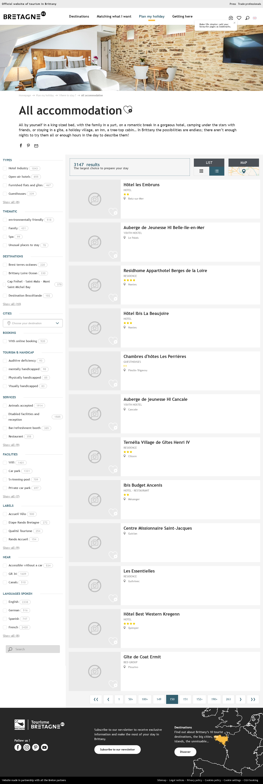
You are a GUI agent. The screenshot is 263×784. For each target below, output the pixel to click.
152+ (199, 699)
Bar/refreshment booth (29, 428)
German (18, 610)
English (18, 602)
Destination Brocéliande (29, 295)
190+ (214, 699)
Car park (19, 471)
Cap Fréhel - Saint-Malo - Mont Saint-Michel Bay (34, 284)
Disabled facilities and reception (34, 416)
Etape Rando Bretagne (28, 522)
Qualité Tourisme (24, 531)
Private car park (24, 488)
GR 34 (17, 574)
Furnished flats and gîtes (30, 185)
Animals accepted (26, 405)
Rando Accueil (22, 539)
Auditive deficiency (25, 360)
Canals (17, 582)
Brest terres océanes (27, 264)
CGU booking (251, 780)
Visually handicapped (26, 386)
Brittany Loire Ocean (27, 273)
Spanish (18, 619)
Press (233, 4)
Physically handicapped (28, 377)
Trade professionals (249, 4)
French (18, 627)
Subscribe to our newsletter (117, 749)
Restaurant (20, 436)
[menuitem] (24, 16)
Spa (14, 236)
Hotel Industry (23, 168)
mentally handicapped (27, 369)
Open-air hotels (23, 176)
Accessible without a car (29, 565)
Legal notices (176, 780)
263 (228, 699)
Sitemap (161, 780)
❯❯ (252, 699)
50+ (130, 699)
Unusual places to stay (27, 245)
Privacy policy (194, 780)
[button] (247, 17)
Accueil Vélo (21, 514)
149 (159, 699)
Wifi (16, 462)
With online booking (27, 341)
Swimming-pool (23, 479)
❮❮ (95, 699)
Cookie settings (232, 780)
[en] (255, 18)
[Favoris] (239, 18)
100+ (145, 699)
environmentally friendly (30, 220)
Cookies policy (213, 780)
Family (17, 228)
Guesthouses (21, 193)
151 (185, 699)
